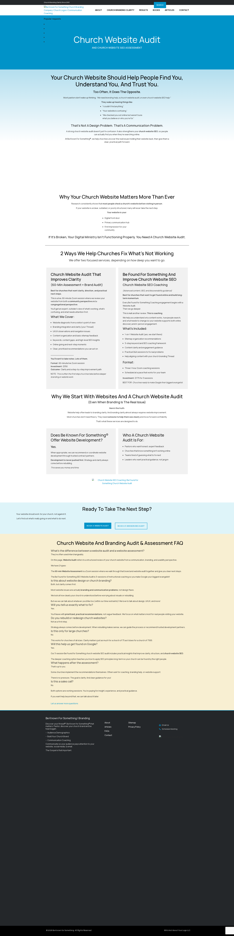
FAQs (107, 731)
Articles (108, 726)
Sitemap (132, 722)
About (107, 722)
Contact (108, 735)
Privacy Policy (134, 726)
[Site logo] (65, 10)
